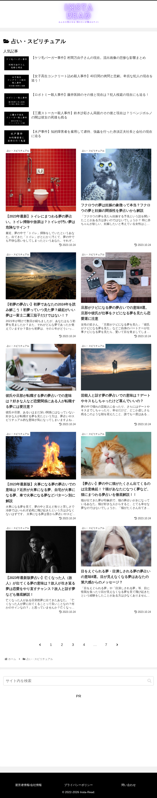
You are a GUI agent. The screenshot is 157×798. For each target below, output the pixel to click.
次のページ (78, 628)
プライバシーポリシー (78, 785)
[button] (149, 681)
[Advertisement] (78, 728)
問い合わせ (128, 785)
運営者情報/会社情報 (28, 785)
